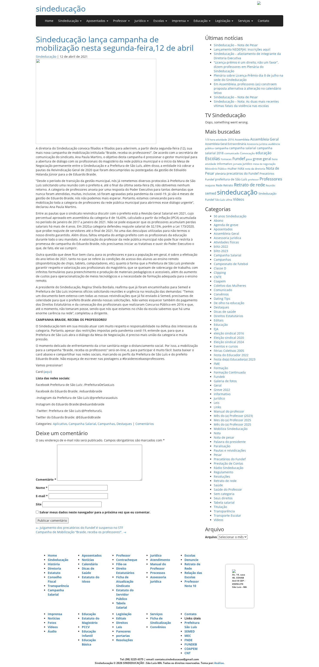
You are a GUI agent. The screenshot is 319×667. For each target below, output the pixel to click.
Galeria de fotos (225, 381)
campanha (221, 148)
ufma (229, 199)
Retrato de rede (249, 185)
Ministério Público (216, 168)
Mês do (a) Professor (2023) (233, 416)
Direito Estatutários (125, 570)
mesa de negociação (264, 164)
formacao (226, 159)
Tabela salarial (224, 502)
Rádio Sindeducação (228, 468)
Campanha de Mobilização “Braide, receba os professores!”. (81, 532)
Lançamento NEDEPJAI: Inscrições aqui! (242, 49)
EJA (216, 329)
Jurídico (219, 398)
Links (217, 407)
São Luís (220, 200)
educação (263, 153)
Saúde (218, 485)
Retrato (228, 185)
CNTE (218, 277)
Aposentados (223, 229)
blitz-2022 (221, 246)
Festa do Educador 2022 (231, 355)
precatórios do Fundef (243, 173)
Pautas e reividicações (230, 450)
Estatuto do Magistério (90, 620)
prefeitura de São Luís (231, 179)
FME (217, 364)
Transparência (224, 511)
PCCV (86, 627)
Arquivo (211, 537)
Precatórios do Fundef (230, 459)
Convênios (221, 294)
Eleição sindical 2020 (229, 338)
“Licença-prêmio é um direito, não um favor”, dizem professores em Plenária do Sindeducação (246, 66)
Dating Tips (222, 299)
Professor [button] (120, 21)
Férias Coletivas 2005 (229, 351)
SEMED (189, 631)
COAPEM (190, 649)
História (54, 564)
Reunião (270, 185)
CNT (187, 653)
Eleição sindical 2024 (229, 342)
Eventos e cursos (226, 346)
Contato (263, 21)
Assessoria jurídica (257, 144)
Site (38, 504)
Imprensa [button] (179, 21)
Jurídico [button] (140, 21)
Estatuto (54, 573)
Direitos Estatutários (228, 316)
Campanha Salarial (82, 424)
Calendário (90, 564)
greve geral (262, 158)
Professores (271, 179)
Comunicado (223, 290)
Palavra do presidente (230, 442)
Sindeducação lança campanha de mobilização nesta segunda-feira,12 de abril (115, 43)
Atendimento (160, 560)
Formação (221, 368)
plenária (220, 173)
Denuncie (191, 560)
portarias (123, 636)
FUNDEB (190, 644)
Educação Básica (89, 642)
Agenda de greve (226, 225)
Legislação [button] (223, 21)
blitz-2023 (221, 251)
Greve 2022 (222, 390)
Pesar (218, 455)
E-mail (42, 496)
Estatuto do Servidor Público (125, 594)
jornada (237, 164)
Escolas (212, 158)
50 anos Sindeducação (230, 216)
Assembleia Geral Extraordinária (225, 144)
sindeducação (61, 8)
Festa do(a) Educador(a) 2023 (234, 359)
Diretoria (54, 568)
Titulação (220, 507)
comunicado (231, 153)
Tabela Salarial (121, 605)
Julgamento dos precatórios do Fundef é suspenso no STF (79, 528)
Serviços (156, 614)
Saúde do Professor (228, 489)
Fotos (52, 623)
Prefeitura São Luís (191, 625)
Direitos (122, 623)
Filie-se (121, 564)
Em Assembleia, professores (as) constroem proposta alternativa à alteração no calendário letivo (247, 88)
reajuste (210, 185)
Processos (157, 573)
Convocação (247, 153)
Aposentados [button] (96, 21)
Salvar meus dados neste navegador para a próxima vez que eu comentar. (94, 512)
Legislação (124, 614)
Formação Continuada (230, 372)
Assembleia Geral (264, 139)
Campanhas (106, 424)
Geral (218, 385)
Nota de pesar (224, 437)
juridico (247, 164)
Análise (219, 663)
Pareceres (123, 631)
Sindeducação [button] (68, 21)
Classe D (220, 268)
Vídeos (238, 199)
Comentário (46, 479)
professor (253, 179)
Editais (219, 320)
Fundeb (219, 377)
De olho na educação (229, 303)
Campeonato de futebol (231, 264)
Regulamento (223, 472)
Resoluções (222, 476)
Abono (218, 220)
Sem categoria (224, 494)
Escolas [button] (159, 21)
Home (49, 21)
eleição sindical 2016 (229, 333)
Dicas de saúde (225, 312)
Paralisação (222, 446)
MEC (187, 636)
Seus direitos (223, 498)
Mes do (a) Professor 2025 (232, 420)
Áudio (52, 631)
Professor (123, 555)
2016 (231, 139)
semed (210, 193)
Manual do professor (229, 411)
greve (249, 159)
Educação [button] (201, 21)
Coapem (220, 281)
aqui (47, 372)
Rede (219, 185)
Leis (216, 403)
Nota (217, 433)
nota (241, 168)
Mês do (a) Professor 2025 (232, 424)
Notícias (88, 560)
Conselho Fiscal (55, 579)
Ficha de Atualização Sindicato (124, 581)
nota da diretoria (255, 168)
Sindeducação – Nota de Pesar (236, 45)
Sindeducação (46, 56)
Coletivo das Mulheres (230, 286)
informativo (224, 164)
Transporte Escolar (227, 515)
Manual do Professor (158, 566)
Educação (221, 325)
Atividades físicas (226, 242)
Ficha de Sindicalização (160, 620)
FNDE (188, 640)
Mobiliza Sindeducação (230, 429)
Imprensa (55, 614)
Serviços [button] (244, 21)
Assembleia (242, 139)
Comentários (144, 424)
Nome (42, 488)
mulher (232, 168)
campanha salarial (242, 148)
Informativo (222, 394)
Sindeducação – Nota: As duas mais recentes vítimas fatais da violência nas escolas (246, 103)
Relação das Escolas (193, 575)
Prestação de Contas (228, 463)
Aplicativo (60, 424)
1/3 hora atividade (216, 139)
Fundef (238, 158)
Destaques (124, 424)
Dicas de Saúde (88, 570)
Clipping (220, 272)
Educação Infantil (89, 633)
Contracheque (126, 560)
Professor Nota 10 (191, 583)
